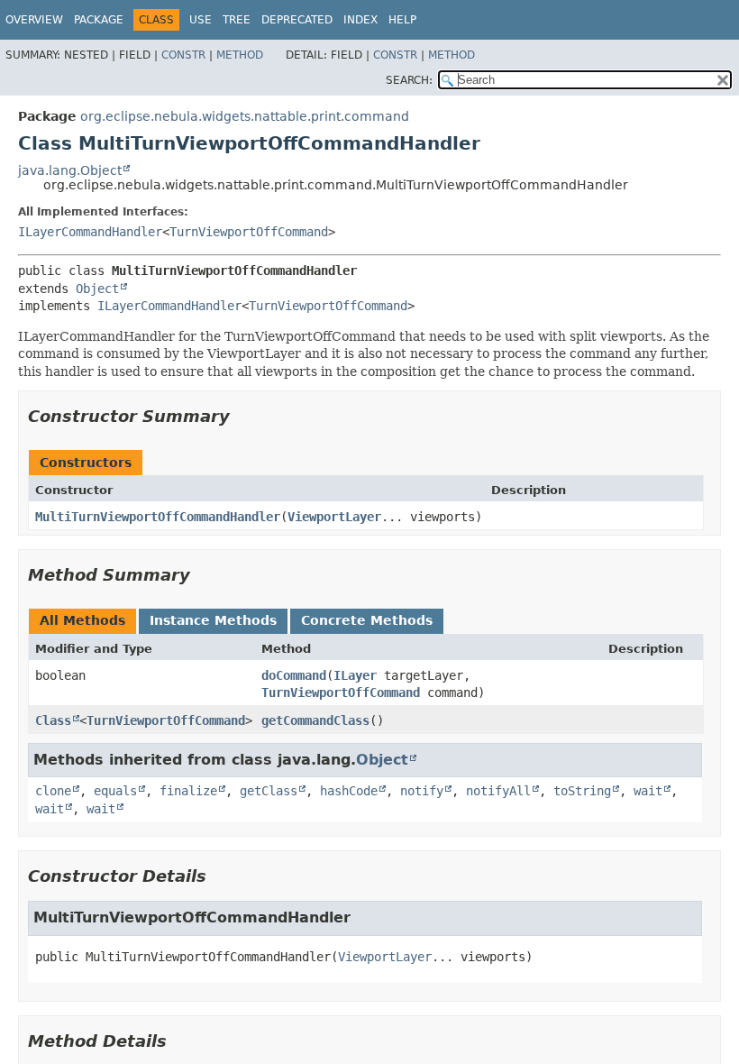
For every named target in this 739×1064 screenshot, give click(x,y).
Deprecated (297, 20)
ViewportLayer (334, 516)
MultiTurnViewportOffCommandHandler (157, 516)
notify (421, 791)
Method (239, 55)
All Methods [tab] (82, 620)
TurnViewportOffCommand (248, 232)
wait (648, 791)
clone (53, 791)
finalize (188, 791)
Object (97, 288)
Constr (183, 55)
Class (53, 720)
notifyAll (498, 791)
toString (582, 791)
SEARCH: (409, 80)
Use (200, 20)
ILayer (355, 675)
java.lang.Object (70, 170)
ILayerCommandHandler (90, 232)
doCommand (293, 675)
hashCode (349, 791)
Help (402, 20)
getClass (268, 791)
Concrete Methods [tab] (367, 620)
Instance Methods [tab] (213, 620)
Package (98, 20)
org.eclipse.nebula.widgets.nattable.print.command (244, 116)
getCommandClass (315, 720)
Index (360, 20)
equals (115, 791)
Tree (237, 20)
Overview (34, 20)
